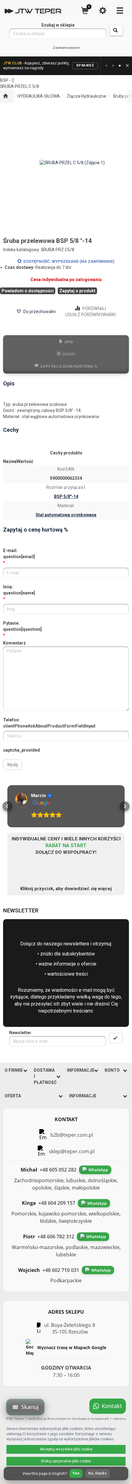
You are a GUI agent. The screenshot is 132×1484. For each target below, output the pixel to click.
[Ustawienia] (102, 10)
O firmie (14, 1070)
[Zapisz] (116, 1038)
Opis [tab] (68, 342)
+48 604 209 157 (56, 1203)
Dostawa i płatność (45, 1076)
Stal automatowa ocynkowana (66, 514)
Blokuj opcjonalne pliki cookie (66, 1461)
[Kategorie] (119, 10)
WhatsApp (98, 1169)
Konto (112, 1070)
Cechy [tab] (69, 354)
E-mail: (19, 553)
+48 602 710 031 (60, 1270)
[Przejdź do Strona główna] (5, 96)
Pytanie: (22, 626)
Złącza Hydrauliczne (86, 96)
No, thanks (97, 1473)
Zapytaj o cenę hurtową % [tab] (68, 366)
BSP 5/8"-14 (66, 496)
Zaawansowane (66, 47)
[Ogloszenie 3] (120, 66)
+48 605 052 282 (58, 1169)
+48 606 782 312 (55, 1236)
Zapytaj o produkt (77, 290)
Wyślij (12, 764)
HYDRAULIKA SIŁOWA (38, 96)
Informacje (80, 1070)
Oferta (13, 1095)
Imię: (19, 589)
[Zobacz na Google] (21, 799)
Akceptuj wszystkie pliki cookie (66, 1449)
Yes (76, 1473)
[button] (7, 806)
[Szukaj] (116, 30)
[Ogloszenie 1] (106, 66)
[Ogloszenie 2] (113, 66)
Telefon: (49, 722)
